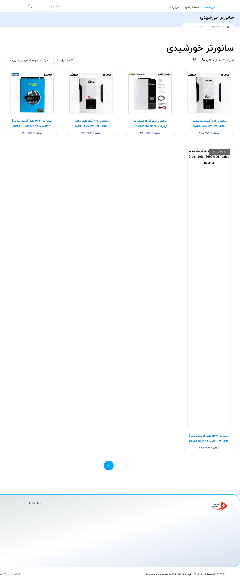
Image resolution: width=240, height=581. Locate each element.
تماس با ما (92, 534)
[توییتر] (224, 554)
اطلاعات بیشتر (209, 150)
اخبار (95, 528)
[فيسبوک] (209, 554)
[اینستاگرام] (216, 554)
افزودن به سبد (209, 75)
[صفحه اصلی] (228, 26)
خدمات (93, 522)
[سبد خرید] (15, 6)
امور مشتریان (89, 516)
